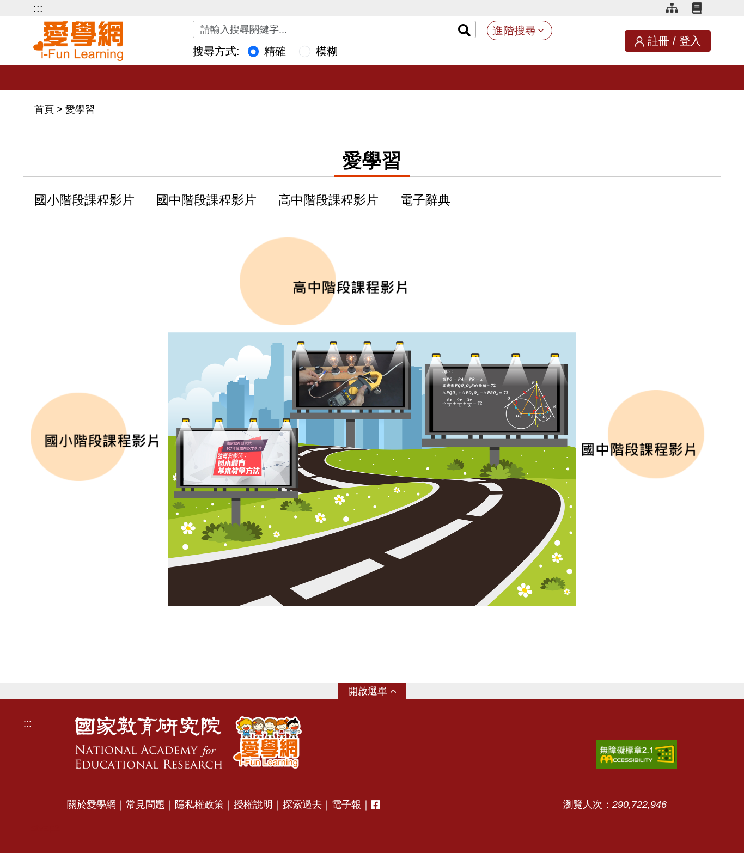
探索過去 (302, 804)
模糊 (327, 51)
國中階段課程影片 (206, 200)
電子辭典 (425, 200)
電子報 (346, 804)
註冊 (658, 41)
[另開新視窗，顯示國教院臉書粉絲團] (375, 804)
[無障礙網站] (636, 754)
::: (38, 8)
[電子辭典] (701, 9)
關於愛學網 (91, 804)
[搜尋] (464, 29)
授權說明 (253, 804)
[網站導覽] (676, 9)
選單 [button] (377, 691)
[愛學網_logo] (78, 41)
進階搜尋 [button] (514, 30)
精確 (275, 51)
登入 (690, 41)
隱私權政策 (199, 804)
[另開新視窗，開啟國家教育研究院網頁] (148, 742)
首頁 (45, 109)
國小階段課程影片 (84, 200)
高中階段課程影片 (328, 200)
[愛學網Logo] (267, 742)
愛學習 (80, 109)
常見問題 (145, 804)
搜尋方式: (216, 51)
